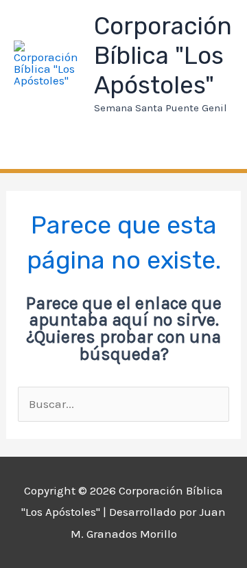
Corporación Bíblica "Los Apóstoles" (163, 56)
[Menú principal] (31, 149)
